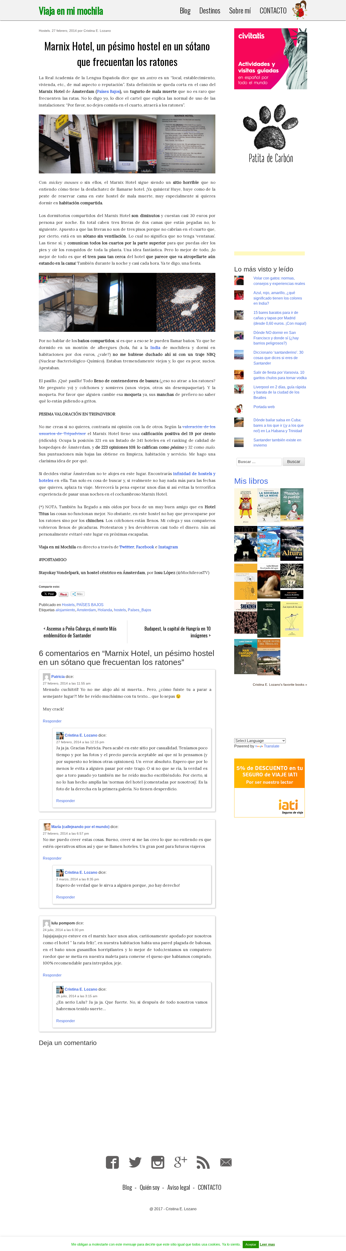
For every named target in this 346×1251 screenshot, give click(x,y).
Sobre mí (240, 10)
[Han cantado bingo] (245, 656)
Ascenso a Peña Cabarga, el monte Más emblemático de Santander (80, 632)
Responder (52, 721)
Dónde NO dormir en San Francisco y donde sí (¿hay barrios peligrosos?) (276, 338)
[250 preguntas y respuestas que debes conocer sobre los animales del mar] (268, 541)
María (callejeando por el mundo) (80, 827)
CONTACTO (273, 10)
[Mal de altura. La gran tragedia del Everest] (291, 543)
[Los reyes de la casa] (291, 619)
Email (226, 1162)
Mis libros (251, 480)
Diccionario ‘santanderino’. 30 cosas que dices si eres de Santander (278, 357)
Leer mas (267, 1244)
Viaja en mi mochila (71, 10)
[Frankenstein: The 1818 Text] (291, 581)
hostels (120, 610)
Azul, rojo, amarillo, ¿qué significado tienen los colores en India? (277, 298)
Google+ (180, 1162)
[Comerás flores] (245, 581)
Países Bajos (108, 91)
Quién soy (150, 1187)
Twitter (127, 547)
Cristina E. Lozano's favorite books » (280, 684)
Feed (203, 1162)
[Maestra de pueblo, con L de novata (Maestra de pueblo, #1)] (291, 504)
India (155, 347)
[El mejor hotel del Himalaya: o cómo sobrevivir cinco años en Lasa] (268, 657)
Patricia (58, 677)
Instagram (157, 1162)
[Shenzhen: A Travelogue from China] (245, 617)
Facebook (145, 547)
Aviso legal (178, 1187)
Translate (271, 746)
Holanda (105, 610)
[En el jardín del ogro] (268, 581)
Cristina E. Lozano (97, 31)
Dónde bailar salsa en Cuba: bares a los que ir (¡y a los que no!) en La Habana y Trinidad (278, 425)
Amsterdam (86, 610)
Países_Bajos (139, 610)
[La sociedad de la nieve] (268, 505)
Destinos (209, 10)
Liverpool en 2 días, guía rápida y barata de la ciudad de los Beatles (279, 392)
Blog (185, 10)
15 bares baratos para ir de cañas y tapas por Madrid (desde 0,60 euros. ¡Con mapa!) (279, 318)
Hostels (44, 31)
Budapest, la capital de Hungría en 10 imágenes (178, 632)
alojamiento (65, 610)
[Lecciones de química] (245, 506)
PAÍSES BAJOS (90, 605)
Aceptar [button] (250, 1244)
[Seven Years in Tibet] (245, 543)
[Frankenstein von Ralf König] (268, 619)
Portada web (264, 407)
